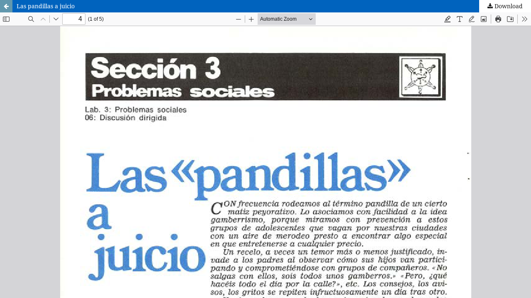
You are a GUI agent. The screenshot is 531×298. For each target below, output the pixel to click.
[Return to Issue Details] (6, 6)
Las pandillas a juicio (46, 6)
